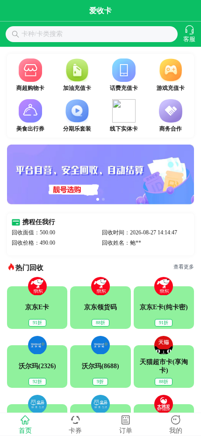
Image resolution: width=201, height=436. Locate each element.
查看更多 (183, 266)
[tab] (25, 424)
